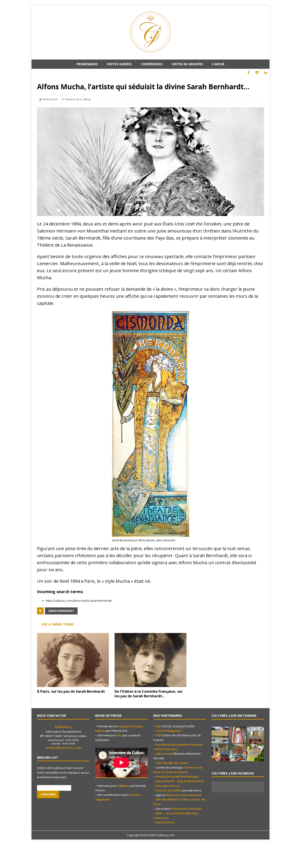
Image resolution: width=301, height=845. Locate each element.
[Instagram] (257, 72)
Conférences (152, 64)
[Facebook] (248, 72)
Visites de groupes (187, 64)
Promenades (87, 64)
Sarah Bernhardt (61, 611)
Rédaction (50, 99)
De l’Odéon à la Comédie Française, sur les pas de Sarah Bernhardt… (149, 693)
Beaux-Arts (74, 99)
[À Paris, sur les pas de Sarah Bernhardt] (73, 684)
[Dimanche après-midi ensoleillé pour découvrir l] (220, 735)
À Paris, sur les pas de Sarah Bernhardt (71, 691)
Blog (87, 99)
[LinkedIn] (265, 72)
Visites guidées (119, 64)
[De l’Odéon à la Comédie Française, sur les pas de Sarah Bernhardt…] (150, 684)
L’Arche (218, 64)
